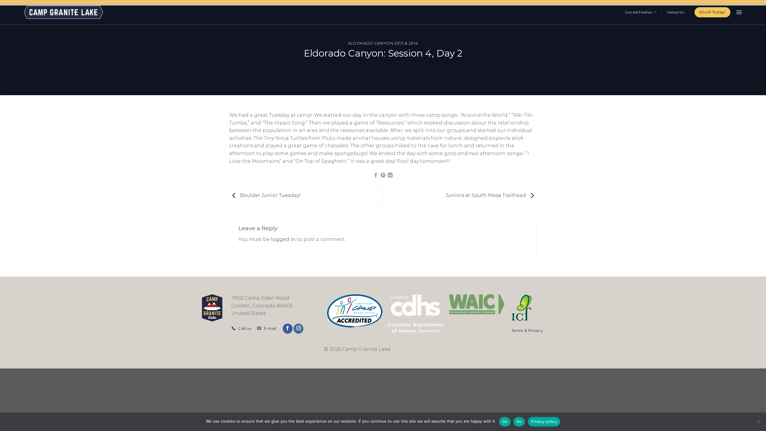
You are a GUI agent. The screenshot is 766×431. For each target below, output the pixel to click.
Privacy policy (544, 421)
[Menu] (739, 12)
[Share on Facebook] (375, 175)
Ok (504, 421)
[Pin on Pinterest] (383, 175)
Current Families (639, 12)
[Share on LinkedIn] (390, 175)
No (519, 421)
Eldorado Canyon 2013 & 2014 (383, 43)
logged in (283, 239)
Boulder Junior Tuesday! (270, 195)
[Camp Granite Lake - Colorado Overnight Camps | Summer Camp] (63, 12)
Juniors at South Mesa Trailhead (486, 195)
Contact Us (675, 12)
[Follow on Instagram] (298, 329)
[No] (759, 423)
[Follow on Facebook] (288, 329)
